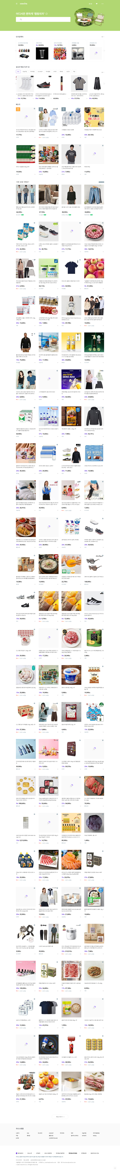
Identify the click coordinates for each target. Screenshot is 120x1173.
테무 (72, 1133)
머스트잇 (40, 1133)
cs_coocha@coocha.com (49, 1162)
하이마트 (62, 1133)
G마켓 (54, 71)
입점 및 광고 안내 (95, 1153)
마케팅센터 (84, 1153)
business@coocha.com (69, 1162)
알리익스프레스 (74, 1135)
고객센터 (38, 1153)
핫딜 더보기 (59, 1117)
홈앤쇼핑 (51, 1135)
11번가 (68, 71)
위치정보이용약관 (60, 1153)
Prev (16, 50)
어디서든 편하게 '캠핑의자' (30, 13)
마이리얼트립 (96, 1133)
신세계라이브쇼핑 (53, 1138)
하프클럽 (48, 71)
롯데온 (61, 71)
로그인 (90, 4)
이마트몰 (32, 71)
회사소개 (30, 1153)
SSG (18, 71)
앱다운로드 (20, 1153)
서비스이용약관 (48, 1153)
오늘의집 (25, 71)
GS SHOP (40, 71)
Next (104, 50)
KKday (94, 1135)
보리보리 (84, 1135)
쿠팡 (74, 71)
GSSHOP (51, 1133)
